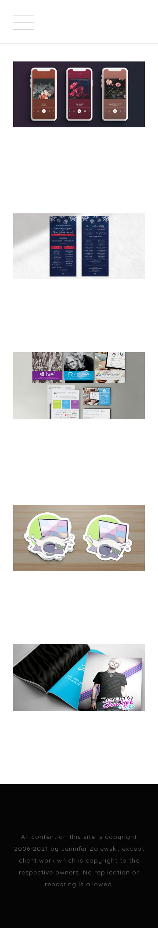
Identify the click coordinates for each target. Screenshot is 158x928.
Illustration (34, 602)
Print (22, 172)
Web (44, 172)
